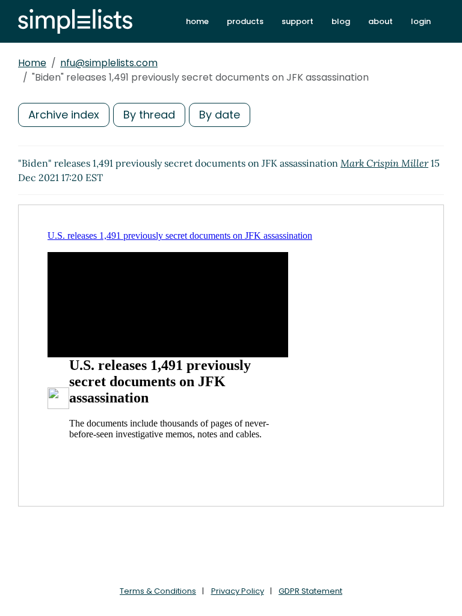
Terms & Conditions (158, 591)
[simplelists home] (75, 21)
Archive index (63, 114)
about (380, 21)
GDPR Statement (310, 591)
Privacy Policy (237, 591)
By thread (149, 114)
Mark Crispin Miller (384, 163)
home (197, 21)
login (421, 21)
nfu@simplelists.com (109, 63)
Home (32, 63)
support (297, 21)
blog (340, 21)
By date (219, 114)
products (245, 21)
